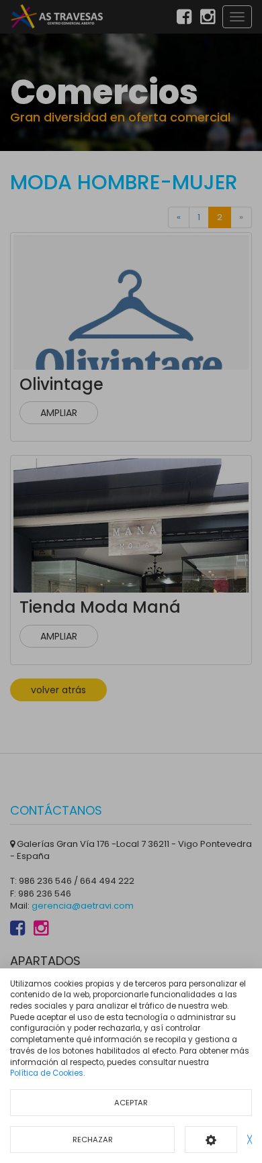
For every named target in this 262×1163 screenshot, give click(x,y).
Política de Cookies (46, 1073)
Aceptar (131, 1102)
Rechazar (93, 1139)
